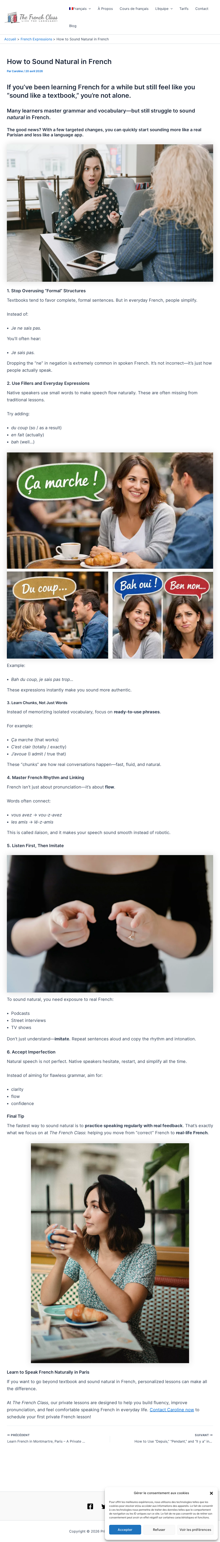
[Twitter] (104, 1506)
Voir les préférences (195, 1530)
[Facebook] (90, 1506)
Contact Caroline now (172, 1409)
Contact (201, 8)
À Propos (105, 8)
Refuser (159, 1530)
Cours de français (134, 8)
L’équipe (161, 8)
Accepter (125, 1530)
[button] (211, 1493)
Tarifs (183, 8)
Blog (72, 26)
